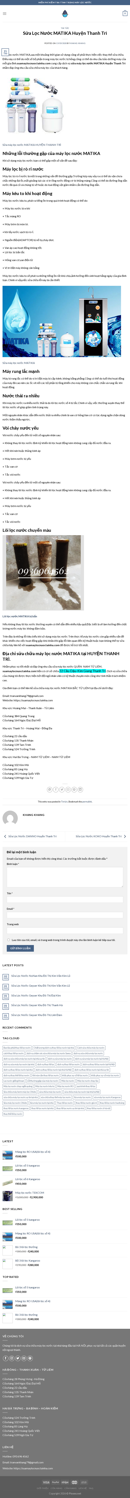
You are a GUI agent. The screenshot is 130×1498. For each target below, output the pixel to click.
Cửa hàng (56, 1488)
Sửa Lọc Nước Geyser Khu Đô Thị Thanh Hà (37, 1005)
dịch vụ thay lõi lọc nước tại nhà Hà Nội (53, 1069)
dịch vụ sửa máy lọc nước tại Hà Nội (91, 1058)
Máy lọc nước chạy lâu (87, 1080)
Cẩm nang (70, 1488)
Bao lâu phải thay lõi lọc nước (17, 1047)
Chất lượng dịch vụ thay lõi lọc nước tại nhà (54, 1047)
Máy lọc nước (67, 1080)
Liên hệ (83, 1488)
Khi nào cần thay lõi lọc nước (45, 1075)
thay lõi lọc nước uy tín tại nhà (70, 1108)
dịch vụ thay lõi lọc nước (68, 1064)
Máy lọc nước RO (65, 1086)
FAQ (91, 1488)
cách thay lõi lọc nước (14, 1053)
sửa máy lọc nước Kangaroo (107, 1097)
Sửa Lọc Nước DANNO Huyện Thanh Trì (32, 836)
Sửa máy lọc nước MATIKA (19, 362)
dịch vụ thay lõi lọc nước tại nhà (18, 1069)
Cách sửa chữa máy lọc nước (90, 1047)
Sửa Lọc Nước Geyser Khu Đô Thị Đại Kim (36, 995)
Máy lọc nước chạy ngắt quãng (18, 1086)
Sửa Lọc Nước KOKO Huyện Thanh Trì (99, 836)
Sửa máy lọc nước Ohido (15, 1103)
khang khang (77, 43)
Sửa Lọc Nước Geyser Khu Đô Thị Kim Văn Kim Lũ (40, 985)
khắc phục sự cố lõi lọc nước (75, 1075)
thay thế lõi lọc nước (13, 1114)
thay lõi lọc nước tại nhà (42, 1108)
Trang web (13, 924)
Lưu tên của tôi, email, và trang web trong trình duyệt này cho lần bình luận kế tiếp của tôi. (63, 940)
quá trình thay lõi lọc (86, 1086)
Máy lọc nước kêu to (44, 1086)
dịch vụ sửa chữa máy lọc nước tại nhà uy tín (24, 1058)
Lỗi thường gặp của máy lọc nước (42, 1080)
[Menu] (5, 13)
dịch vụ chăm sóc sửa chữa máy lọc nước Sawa (49, 1053)
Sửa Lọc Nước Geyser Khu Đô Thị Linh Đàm (36, 1014)
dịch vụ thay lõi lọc (45, 1064)
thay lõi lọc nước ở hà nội (98, 1108)
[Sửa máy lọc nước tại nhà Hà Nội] (65, 13)
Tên (10, 893)
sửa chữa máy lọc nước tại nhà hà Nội (81, 1091)
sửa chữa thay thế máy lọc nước (56, 1097)
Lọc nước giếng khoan (14, 1080)
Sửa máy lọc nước (82, 1097)
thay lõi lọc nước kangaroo (16, 1108)
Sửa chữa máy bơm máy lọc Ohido (20, 1091)
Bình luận (13, 864)
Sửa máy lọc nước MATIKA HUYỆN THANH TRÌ (32, 144)
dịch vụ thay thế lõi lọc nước (16, 1075)
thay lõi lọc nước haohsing (112, 1103)
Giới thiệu (43, 1488)
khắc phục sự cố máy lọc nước (105, 1075)
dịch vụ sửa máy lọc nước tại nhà (19, 1064)
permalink (87, 801)
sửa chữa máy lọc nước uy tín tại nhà (21, 1097)
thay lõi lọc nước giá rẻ (86, 1103)
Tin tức (65, 28)
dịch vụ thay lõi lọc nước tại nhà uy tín (91, 1069)
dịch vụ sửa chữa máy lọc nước (88, 1053)
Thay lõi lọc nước (65, 1103)
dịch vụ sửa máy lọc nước (60, 1058)
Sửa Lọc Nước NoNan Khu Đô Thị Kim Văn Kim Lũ (40, 975)
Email (10, 908)
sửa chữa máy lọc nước (50, 1091)
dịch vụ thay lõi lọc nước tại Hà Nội (99, 1064)
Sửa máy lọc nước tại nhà (41, 1103)
